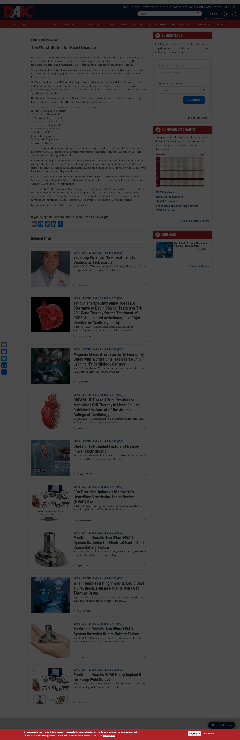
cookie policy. (109, 735)
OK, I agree (194, 734)
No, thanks (209, 734)
